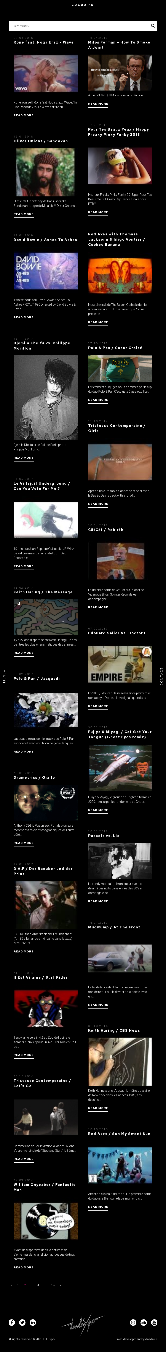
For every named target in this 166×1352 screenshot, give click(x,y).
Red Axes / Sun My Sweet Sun (119, 1134)
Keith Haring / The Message (43, 592)
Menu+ (4, 676)
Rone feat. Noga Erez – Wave (44, 42)
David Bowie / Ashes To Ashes (45, 240)
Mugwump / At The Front (114, 927)
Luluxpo (83, 5)
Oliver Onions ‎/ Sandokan (41, 141)
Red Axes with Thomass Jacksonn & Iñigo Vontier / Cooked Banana (116, 239)
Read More (24, 115)
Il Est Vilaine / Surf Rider (41, 977)
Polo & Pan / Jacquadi (37, 678)
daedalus (151, 1339)
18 (52, 1285)
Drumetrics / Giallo (34, 777)
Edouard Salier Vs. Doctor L (117, 633)
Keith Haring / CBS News (114, 1030)
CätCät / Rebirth (106, 530)
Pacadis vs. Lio (104, 836)
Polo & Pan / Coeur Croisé (115, 348)
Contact (161, 676)
